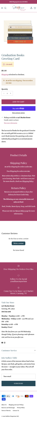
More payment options (18, 113)
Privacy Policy (21, 408)
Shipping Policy (27, 181)
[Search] (6, 8)
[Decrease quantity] (3, 93)
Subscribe (18, 383)
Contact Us (16, 410)
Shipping (5, 74)
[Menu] (2, 8)
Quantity (5, 89)
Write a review (18, 243)
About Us (4, 405)
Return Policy (20, 211)
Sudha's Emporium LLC (12, 416)
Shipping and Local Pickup (16, 405)
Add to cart (18, 102)
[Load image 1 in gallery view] (18, 32)
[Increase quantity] (11, 93)
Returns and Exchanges (8, 408)
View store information (10, 123)
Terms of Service (6, 410)
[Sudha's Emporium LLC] (18, 8)
